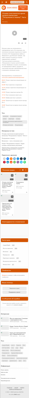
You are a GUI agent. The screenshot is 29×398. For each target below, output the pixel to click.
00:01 (3, 80)
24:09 (3, 105)
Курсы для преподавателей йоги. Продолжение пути (18, 333)
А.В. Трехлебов (5, 348)
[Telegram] (14, 158)
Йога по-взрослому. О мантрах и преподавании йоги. (19, 319)
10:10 (3, 87)
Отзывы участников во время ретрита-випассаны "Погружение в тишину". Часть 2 (7, 184)
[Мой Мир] (18, 158)
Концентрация (18, 125)
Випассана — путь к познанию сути (12, 141)
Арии (20, 360)
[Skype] (21, 162)
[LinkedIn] (7, 162)
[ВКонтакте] (7, 158)
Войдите (4, 275)
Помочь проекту (4, 370)
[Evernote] (24, 162)
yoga (17, 348)
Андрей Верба (6, 245)
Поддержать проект (14, 292)
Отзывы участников (8, 125)
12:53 (3, 92)
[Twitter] (21, 158)
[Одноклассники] (11, 158)
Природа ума (6, 255)
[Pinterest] (4, 162)
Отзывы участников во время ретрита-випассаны (13, 122)
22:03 (3, 100)
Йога (24, 345)
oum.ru (13, 345)
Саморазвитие (5, 353)
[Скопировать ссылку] (4, 158)
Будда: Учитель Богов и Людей (19, 326)
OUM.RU (21, 392)
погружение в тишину (15, 116)
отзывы (18, 119)
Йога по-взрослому (8, 248)
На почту (5, 22)
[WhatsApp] (14, 162)
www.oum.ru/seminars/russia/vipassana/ (13, 77)
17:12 (3, 95)
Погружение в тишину (8, 138)
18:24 (3, 98)
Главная (9, 388)
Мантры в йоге (6, 264)
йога (12, 348)
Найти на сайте (4, 372)
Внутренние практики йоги (10, 261)
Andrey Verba (5, 350)
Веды (21, 348)
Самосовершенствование (8, 358)
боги (24, 360)
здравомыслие (13, 360)
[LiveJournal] (24, 158)
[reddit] (11, 162)
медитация (11, 119)
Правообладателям (5, 380)
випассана (5, 116)
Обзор (16, 388)
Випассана (5, 251)
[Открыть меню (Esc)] (2, 2)
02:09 (3, 85)
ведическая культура (22, 358)
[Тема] (6, 2)
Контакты (3, 374)
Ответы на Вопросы (12, 355)
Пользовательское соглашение (8, 378)
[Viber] (18, 162)
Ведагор (19, 345)
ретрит (5, 119)
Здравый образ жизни (16, 353)
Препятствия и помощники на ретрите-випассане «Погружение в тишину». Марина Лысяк (13, 149)
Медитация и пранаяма (9, 258)
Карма (3, 355)
